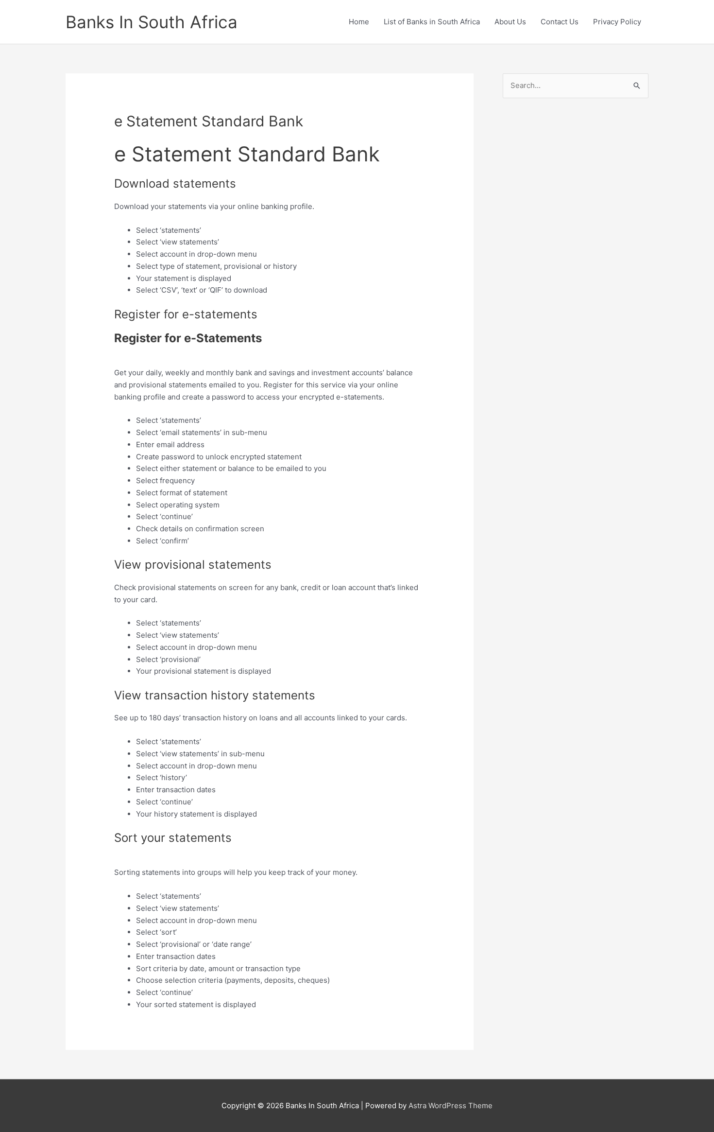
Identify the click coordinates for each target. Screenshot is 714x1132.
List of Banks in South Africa (432, 21)
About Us (510, 21)
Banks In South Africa (152, 22)
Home (359, 21)
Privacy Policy (617, 21)
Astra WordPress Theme (450, 1105)
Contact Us (559, 21)
